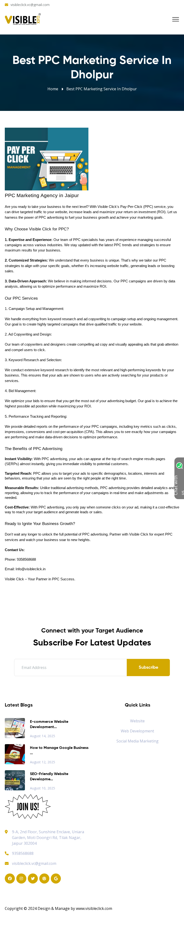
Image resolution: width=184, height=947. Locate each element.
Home (52, 88)
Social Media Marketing (137, 741)
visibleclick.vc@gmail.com (30, 4)
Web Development (137, 731)
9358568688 (23, 853)
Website (137, 721)
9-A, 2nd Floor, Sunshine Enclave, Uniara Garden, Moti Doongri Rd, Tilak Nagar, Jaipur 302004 (48, 837)
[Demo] (28, 806)
